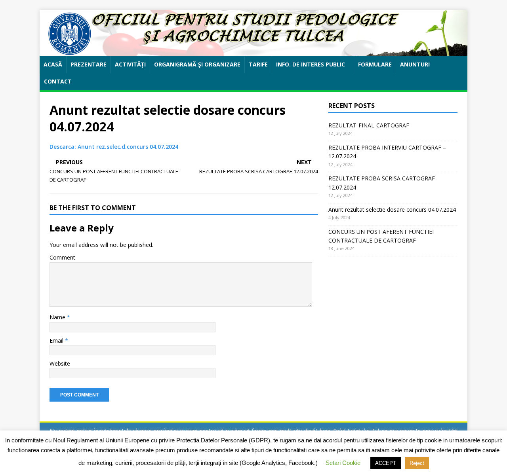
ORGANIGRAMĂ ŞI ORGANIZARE (197, 64)
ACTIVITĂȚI (130, 64)
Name (58, 317)
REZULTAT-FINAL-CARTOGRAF (368, 125)
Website (60, 363)
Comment (62, 257)
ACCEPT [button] (385, 463)
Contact (58, 81)
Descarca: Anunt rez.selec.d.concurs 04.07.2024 (114, 146)
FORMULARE (375, 64)
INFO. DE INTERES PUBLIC (310, 64)
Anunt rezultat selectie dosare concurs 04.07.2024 (392, 209)
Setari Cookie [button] (343, 462)
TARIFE (258, 64)
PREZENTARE (89, 64)
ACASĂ (53, 64)
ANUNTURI (415, 64)
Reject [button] (417, 463)
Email (57, 340)
